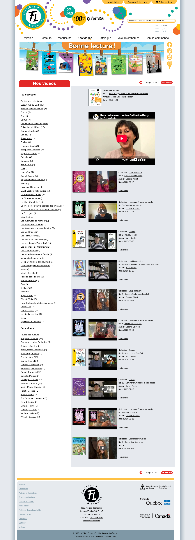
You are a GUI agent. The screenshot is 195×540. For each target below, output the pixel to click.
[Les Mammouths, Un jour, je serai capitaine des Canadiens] (79, 276)
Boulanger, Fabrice (30, 353)
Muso (23, 269)
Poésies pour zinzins (30, 276)
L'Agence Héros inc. (30, 187)
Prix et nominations (27, 497)
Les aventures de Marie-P (33, 221)
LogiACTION (110, 536)
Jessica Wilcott (132, 179)
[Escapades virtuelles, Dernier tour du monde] (79, 454)
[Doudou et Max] (103, 251)
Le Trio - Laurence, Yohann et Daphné (39, 209)
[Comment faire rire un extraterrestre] (103, 399)
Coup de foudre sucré (133, 176)
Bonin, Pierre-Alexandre (32, 349)
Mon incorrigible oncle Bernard (35, 265)
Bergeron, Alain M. (29, 338)
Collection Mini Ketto (30, 127)
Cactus (24, 120)
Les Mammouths (29, 250)
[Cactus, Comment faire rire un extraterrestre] (79, 394)
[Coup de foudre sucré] (103, 191)
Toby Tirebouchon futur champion (37, 303)
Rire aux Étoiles (28, 280)
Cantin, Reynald (28, 361)
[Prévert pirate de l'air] (103, 339)
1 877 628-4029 (96, 518)
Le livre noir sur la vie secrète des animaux (41, 206)
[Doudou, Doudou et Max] (79, 246)
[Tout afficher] (165, 82)
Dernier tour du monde (133, 442)
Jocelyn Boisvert (133, 208)
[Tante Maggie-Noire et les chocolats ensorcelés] (95, 105)
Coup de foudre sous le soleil (136, 294)
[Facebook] (169, 45)
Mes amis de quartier (31, 258)
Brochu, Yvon (27, 357)
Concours (23, 519)
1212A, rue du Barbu (31, 105)
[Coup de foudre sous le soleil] (103, 310)
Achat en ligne (165, 2)
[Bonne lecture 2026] (92, 75)
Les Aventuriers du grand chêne (36, 228)
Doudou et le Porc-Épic (134, 353)
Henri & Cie (26, 164)
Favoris (164, 26)
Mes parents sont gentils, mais (35, 262)
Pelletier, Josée (28, 391)
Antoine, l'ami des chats (32, 108)
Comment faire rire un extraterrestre (140, 383)
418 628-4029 (94, 514)
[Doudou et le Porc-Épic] (103, 369)
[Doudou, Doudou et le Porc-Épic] (79, 365)
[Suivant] (142, 82)
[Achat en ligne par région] (169, 65)
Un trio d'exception (30, 314)
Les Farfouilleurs (29, 235)
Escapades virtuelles (30, 149)
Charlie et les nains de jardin (34, 123)
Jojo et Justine (27, 176)
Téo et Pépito (27, 299)
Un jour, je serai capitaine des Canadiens (141, 264)
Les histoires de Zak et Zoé (34, 243)
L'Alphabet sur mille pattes (33, 191)
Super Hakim (27, 295)
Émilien (24, 142)
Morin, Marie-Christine (31, 387)
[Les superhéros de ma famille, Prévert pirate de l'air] (79, 335)
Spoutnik (25, 291)
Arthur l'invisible (130, 412)
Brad (23, 116)
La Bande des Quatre (31, 194)
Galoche (25, 157)
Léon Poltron (27, 217)
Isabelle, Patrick (28, 376)
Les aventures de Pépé (32, 224)
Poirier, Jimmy (27, 394)
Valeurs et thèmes (128, 38)
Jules (23, 183)
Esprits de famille (29, 153)
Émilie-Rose (26, 138)
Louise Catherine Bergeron (121, 97)
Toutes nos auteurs (30, 334)
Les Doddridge (28, 232)
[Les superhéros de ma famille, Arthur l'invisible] (79, 424)
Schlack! (25, 288)
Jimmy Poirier (131, 386)
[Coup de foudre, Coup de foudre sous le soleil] (79, 310)
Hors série (25, 172)
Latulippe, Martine (29, 379)
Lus (157, 26)
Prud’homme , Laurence (32, 398)
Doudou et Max (130, 235)
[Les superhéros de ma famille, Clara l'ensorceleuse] (79, 217)
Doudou (24, 134)
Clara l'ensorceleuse (133, 205)
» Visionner (123, 191)
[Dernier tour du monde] (103, 458)
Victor (23, 318)
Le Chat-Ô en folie (29, 202)
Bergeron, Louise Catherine (34, 342)
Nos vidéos (85, 38)
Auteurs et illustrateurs (28, 493)
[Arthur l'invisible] (103, 428)
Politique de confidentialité (30, 510)
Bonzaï (24, 112)
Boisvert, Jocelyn (29, 346)
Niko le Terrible (28, 273)
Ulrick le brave (27, 310)
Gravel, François (29, 372)
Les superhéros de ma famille (35, 254)
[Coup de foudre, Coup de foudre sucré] (79, 191)
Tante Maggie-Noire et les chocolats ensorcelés (128, 94)
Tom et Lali (26, 306)
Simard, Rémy (27, 406)
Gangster (25, 161)
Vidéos (22, 527)
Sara (23, 284)
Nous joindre (113, 2)
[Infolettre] (169, 57)
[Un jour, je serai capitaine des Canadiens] (103, 280)
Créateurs (45, 38)
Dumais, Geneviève (30, 364)
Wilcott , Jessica (28, 417)
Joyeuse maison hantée (32, 179)
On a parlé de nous (137, 2)
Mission (28, 38)
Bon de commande (157, 38)
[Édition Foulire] (35, 17)
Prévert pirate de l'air (133, 324)
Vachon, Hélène (28, 413)
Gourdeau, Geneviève (31, 368)
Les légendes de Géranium (34, 247)
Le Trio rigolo (27, 213)
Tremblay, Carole (29, 409)
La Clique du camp (30, 198)
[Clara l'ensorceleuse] (103, 221)
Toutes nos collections (31, 101)
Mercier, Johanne (29, 383)
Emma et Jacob (28, 146)
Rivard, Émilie (27, 402)
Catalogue (105, 38)
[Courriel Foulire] (169, 51)
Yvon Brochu (131, 238)
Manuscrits (64, 38)
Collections (23, 489)
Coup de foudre (28, 131)
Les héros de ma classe (32, 239)
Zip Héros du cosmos (31, 321)
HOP (23, 168)
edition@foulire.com (91, 521)
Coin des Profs (25, 514)
